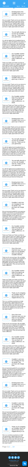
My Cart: (24, 3)
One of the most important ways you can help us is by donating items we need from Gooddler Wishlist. (19, 251)
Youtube (15, 457)
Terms (12, 454)
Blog (16, 454)
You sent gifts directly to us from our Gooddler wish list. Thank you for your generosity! (19, 34)
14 (13, 447)
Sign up (23, 6)
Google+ (18, 457)
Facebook (9, 457)
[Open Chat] (24, 463)
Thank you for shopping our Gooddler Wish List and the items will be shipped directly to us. (18, 295)
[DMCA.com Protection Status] (14, 466)
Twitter (12, 457)
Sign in (18, 6)
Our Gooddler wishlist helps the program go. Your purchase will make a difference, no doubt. (18, 57)
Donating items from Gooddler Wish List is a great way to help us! (18, 13)
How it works (6, 6)
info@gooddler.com (14, 460)
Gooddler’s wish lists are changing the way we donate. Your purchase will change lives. (18, 206)
